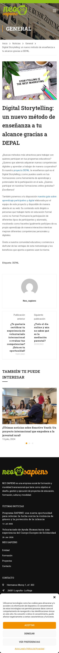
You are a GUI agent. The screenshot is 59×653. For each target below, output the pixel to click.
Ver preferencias (29, 642)
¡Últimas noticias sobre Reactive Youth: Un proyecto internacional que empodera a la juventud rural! (29, 431)
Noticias (16, 43)
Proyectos (7, 561)
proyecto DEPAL (22, 170)
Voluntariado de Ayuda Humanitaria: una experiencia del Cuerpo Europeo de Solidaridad (29, 531)
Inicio (5, 43)
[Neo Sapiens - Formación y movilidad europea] (15, 10)
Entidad (6, 550)
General (29, 43)
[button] (54, 597)
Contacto (6, 566)
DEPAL (15, 262)
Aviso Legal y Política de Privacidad (29, 649)
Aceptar (29, 625)
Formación (7, 555)
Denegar (29, 633)
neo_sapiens (29, 301)
